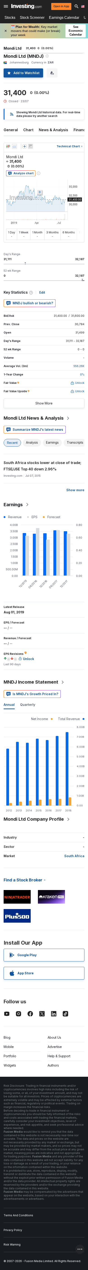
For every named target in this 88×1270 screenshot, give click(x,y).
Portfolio (10, 1056)
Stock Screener (32, 17)
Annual (9, 704)
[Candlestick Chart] (8, 146)
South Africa (74, 856)
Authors (53, 1065)
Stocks (10, 17)
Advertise (55, 1047)
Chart (28, 130)
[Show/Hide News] (30, 146)
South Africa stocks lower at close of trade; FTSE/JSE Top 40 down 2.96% (42, 465)
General (11, 130)
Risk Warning (12, 1244)
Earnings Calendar (64, 17)
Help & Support (59, 1056)
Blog (7, 1037)
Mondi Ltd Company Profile (34, 819)
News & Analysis (53, 130)
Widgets (10, 1065)
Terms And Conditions (18, 1215)
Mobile (9, 1047)
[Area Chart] (14, 146)
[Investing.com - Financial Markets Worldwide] (26, 6)
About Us (54, 1037)
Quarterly (27, 704)
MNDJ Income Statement (31, 682)
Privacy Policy (13, 1230)
